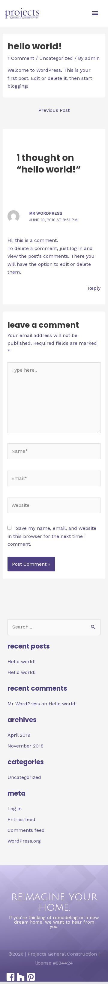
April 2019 (19, 735)
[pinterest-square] (30, 976)
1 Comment (21, 58)
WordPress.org (24, 841)
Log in (15, 808)
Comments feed (26, 830)
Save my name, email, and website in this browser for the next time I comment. (52, 536)
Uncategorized (56, 58)
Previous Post (54, 110)
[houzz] (20, 976)
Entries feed (21, 819)
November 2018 (26, 746)
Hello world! (21, 661)
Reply (94, 288)
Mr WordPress (45, 213)
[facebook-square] (10, 976)
